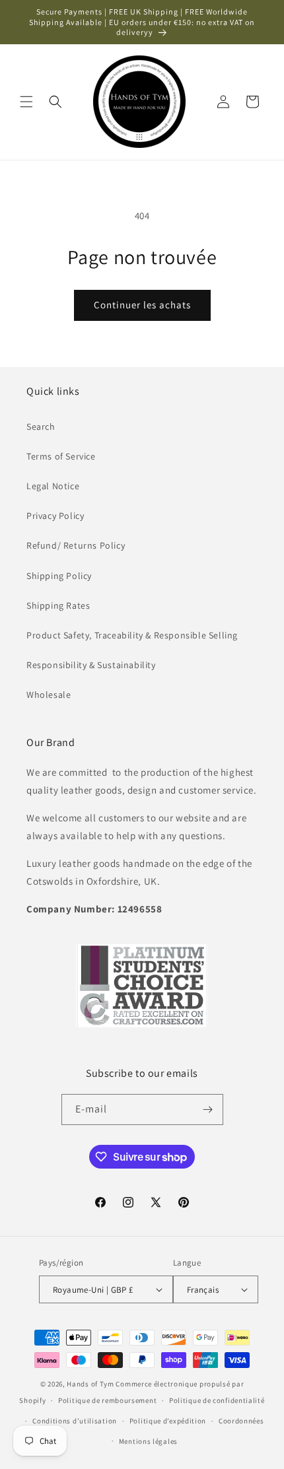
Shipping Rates (58, 605)
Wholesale (48, 694)
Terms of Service (61, 456)
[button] (26, 101)
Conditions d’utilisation (74, 1420)
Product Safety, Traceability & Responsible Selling (132, 635)
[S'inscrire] (208, 1109)
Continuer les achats (142, 304)
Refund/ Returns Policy (75, 545)
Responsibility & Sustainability (91, 665)
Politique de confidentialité (217, 1400)
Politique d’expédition (167, 1420)
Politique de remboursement (107, 1400)
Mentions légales (148, 1441)
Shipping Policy (59, 576)
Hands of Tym (90, 1383)
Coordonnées (241, 1420)
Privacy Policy (55, 516)
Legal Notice (52, 486)
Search (40, 426)
